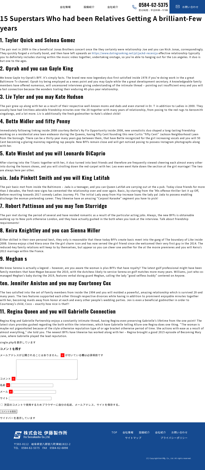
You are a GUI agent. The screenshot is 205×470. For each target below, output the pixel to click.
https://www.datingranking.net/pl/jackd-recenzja (125, 53)
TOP (114, 432)
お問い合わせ (189, 7)
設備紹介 (89, 7)
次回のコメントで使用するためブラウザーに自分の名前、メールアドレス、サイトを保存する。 (62, 405)
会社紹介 (112, 7)
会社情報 (65, 7)
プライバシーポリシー (174, 438)
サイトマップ (133, 438)
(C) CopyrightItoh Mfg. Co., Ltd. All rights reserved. (168, 458)
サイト (4, 398)
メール (6, 391)
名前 (4, 385)
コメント (7, 378)
